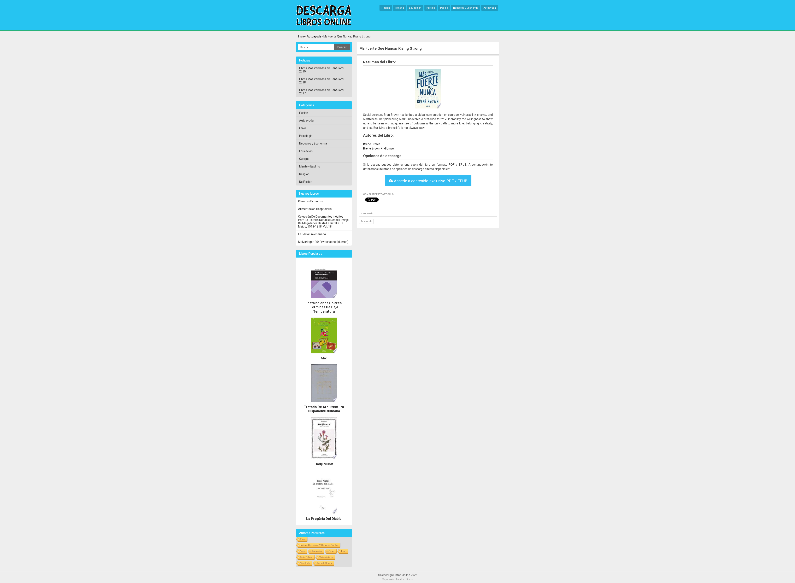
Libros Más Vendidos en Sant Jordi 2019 (321, 69)
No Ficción (305, 181)
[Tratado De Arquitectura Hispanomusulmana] (324, 403)
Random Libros (404, 579)
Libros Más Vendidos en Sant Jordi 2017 (321, 91)
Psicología (305, 135)
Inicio (301, 36)
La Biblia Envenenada (312, 234)
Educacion (415, 7)
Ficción (386, 7)
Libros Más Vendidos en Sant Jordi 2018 (321, 80)
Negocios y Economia (465, 7)
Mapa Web (388, 579)
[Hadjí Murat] (324, 460)
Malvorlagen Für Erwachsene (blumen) (323, 241)
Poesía (444, 7)
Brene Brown (371, 144)
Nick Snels (305, 563)
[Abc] (324, 354)
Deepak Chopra (324, 563)
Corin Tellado (306, 557)
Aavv (302, 551)
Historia (399, 7)
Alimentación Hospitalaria (315, 209)
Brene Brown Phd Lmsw (378, 148)
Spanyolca (317, 551)
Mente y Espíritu (309, 166)
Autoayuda (489, 7)
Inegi (343, 551)
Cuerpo (304, 158)
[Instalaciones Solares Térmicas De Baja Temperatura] (324, 299)
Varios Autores (326, 557)
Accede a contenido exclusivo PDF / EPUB (430, 180)
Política (430, 7)
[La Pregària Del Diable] (324, 515)
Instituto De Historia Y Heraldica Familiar (319, 545)
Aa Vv (331, 551)
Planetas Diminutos (311, 201)
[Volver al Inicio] (324, 15)
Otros (302, 128)
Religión (304, 174)
